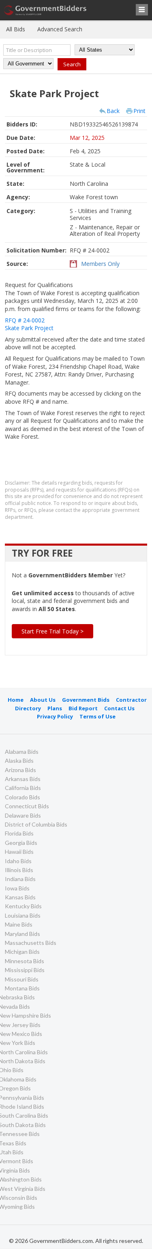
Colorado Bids (22, 797)
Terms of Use (97, 716)
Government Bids (85, 699)
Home (16, 699)
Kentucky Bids (23, 906)
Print (139, 111)
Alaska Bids (19, 760)
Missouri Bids (22, 979)
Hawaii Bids (19, 851)
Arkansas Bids (23, 778)
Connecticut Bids (27, 806)
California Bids (23, 787)
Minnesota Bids (24, 960)
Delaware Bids (23, 815)
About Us (43, 699)
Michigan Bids (22, 951)
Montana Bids (22, 988)
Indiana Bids (20, 878)
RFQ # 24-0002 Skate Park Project (29, 324)
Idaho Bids (18, 860)
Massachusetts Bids (30, 942)
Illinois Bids (19, 869)
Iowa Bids (17, 888)
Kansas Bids (20, 897)
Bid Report (83, 708)
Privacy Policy (55, 716)
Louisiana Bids (23, 915)
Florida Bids (19, 833)
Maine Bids (18, 924)
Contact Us (119, 708)
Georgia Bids (21, 842)
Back (113, 111)
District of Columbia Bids (36, 824)
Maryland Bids (22, 933)
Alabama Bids (22, 751)
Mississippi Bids (25, 969)
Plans (54, 708)
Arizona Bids (20, 769)
